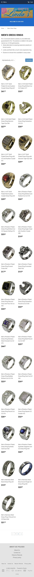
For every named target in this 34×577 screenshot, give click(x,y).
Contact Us (17, 553)
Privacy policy (17, 557)
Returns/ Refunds (17, 555)
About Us (17, 550)
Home (2, 28)
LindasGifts (12, 568)
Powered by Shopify (22, 568)
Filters (29, 60)
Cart (31, 2)
